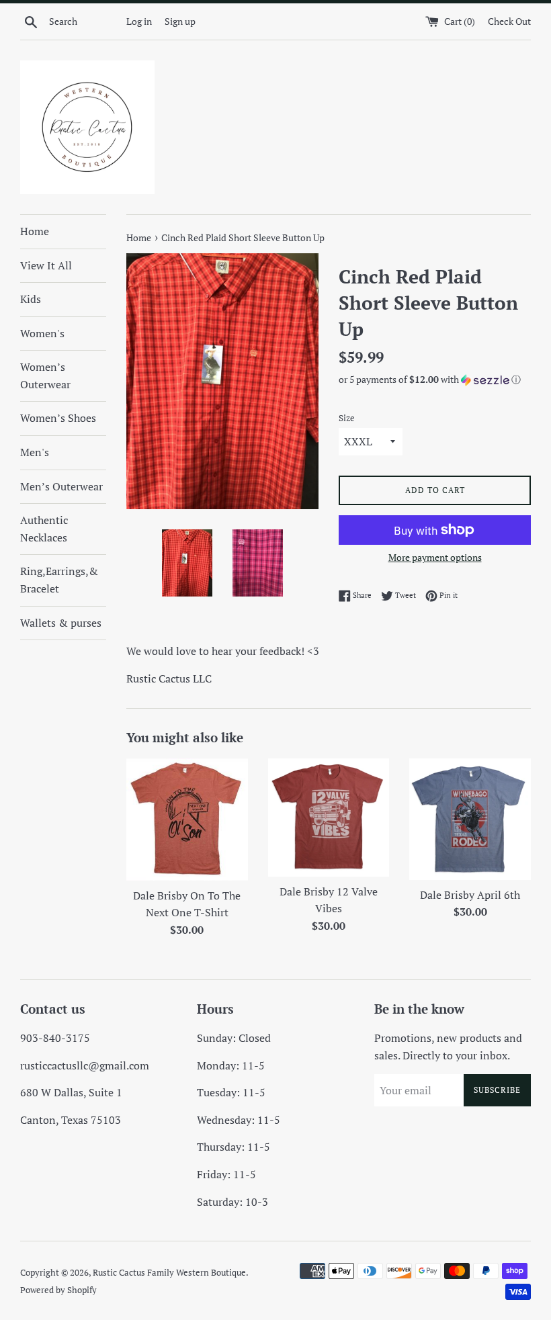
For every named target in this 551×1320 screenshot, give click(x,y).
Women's (42, 333)
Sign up (180, 21)
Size (347, 418)
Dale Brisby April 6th (470, 894)
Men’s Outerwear (61, 486)
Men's (34, 452)
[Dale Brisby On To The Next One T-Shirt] (187, 819)
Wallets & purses (60, 622)
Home (34, 231)
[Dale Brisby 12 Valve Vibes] (329, 817)
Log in (139, 21)
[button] (435, 379)
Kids (30, 299)
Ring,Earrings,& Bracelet (59, 580)
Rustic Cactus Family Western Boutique (169, 1272)
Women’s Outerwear (45, 375)
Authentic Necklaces (44, 529)
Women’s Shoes (58, 417)
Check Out (509, 21)
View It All (46, 265)
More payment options (435, 557)
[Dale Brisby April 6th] (470, 819)
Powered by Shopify (58, 1290)
